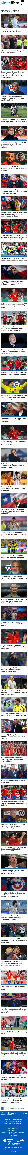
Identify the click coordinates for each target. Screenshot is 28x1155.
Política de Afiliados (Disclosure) (13, 1123)
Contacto (13, 1118)
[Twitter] (18, 1113)
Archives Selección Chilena (16, 1108)
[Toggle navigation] (22, 1)
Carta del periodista (13, 1127)
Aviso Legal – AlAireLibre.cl (13, 1121)
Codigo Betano (13, 1135)
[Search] (22, 4)
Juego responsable (13, 1128)
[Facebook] (15, 1113)
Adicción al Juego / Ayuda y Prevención (13, 1132)
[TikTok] (23, 1113)
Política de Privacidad (13, 1130)
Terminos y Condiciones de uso (13, 1119)
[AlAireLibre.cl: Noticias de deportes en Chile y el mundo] (7, 1113)
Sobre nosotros (13, 1125)
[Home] (10, 3)
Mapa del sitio (13, 1134)
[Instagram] (20, 1113)
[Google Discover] (25, 1113)
